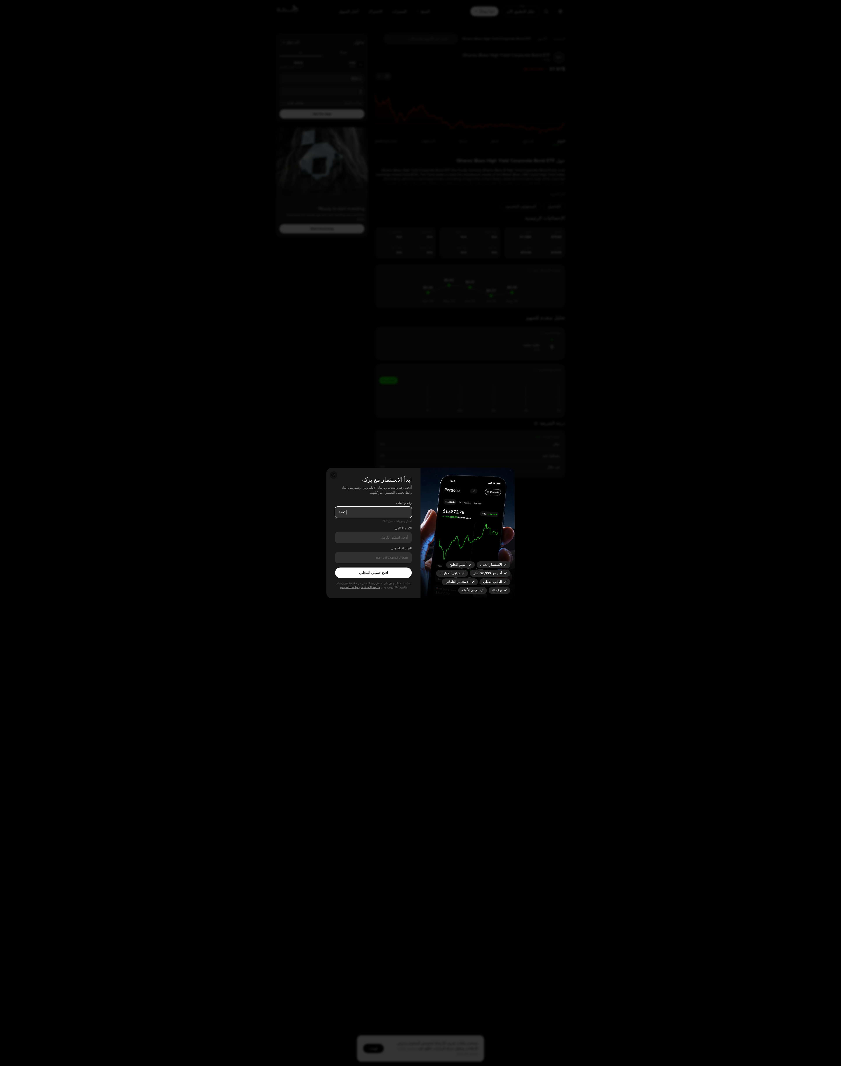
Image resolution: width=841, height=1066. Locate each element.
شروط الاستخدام (370, 587)
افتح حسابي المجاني (373, 573)
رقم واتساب (404, 503)
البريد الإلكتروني (401, 548)
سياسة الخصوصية (349, 587)
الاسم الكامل (403, 528)
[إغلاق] (333, 475)
